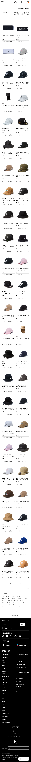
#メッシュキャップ (12, 602)
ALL (16, 691)
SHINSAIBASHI (4, 682)
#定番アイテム (4, 598)
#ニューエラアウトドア (12, 598)
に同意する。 (10, 628)
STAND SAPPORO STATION (21, 667)
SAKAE (3, 696)
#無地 (19, 606)
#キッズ (13, 596)
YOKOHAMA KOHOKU (6, 676)
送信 (22, 624)
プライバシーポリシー (16, 757)
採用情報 (16, 755)
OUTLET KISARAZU (19, 678)
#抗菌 (9, 600)
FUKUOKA (3, 701)
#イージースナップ (19, 604)
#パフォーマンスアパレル (6, 604)
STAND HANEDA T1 (19, 659)
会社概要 (11, 755)
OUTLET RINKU (18, 687)
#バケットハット (21, 602)
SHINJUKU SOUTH (5, 654)
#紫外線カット (4, 606)
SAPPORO (4, 690)
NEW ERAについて (5, 719)
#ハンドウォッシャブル (6, 596)
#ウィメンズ (26, 604)
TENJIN (3, 704)
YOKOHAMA (4, 674)
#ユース (20, 598)
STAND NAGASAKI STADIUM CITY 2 (22, 673)
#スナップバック (5, 602)
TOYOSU (3, 668)
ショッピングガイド (5, 713)
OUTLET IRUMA (18, 681)
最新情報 (3, 710)
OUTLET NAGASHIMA (20, 684)
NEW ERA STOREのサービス (6, 722)
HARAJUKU (4, 665)
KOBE (3, 698)
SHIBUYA (3, 663)
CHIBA (3, 679)
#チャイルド (4, 600)
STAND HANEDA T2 (19, 661)
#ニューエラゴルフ (14, 600)
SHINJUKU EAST (5, 657)
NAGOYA (3, 693)
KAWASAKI (4, 671)
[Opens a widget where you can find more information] (23, 759)
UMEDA (3, 685)
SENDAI (3, 687)
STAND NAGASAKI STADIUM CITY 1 (22, 670)
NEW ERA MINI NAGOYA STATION (22, 654)
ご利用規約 (7, 628)
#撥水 (14, 604)
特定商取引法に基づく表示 (6, 757)
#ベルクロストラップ (12, 606)
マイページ (4, 707)
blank (17, 657)
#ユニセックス (25, 598)
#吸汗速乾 (21, 600)
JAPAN (10, 748)
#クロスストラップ (19, 596)
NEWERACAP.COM (5, 755)
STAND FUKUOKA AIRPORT (21, 664)
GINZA (3, 660)
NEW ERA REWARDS (5, 716)
